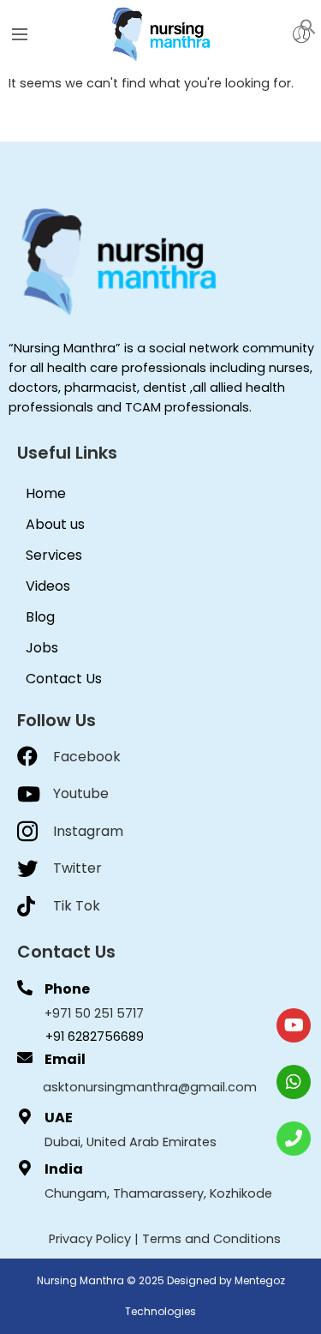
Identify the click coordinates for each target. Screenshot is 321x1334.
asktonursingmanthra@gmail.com (150, 1087)
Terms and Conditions (211, 1238)
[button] (308, 25)
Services (54, 555)
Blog (40, 617)
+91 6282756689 (94, 1036)
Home (46, 493)
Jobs (42, 648)
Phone (67, 989)
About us (55, 524)
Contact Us (64, 678)
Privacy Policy (90, 1238)
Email (65, 1059)
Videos (48, 586)
